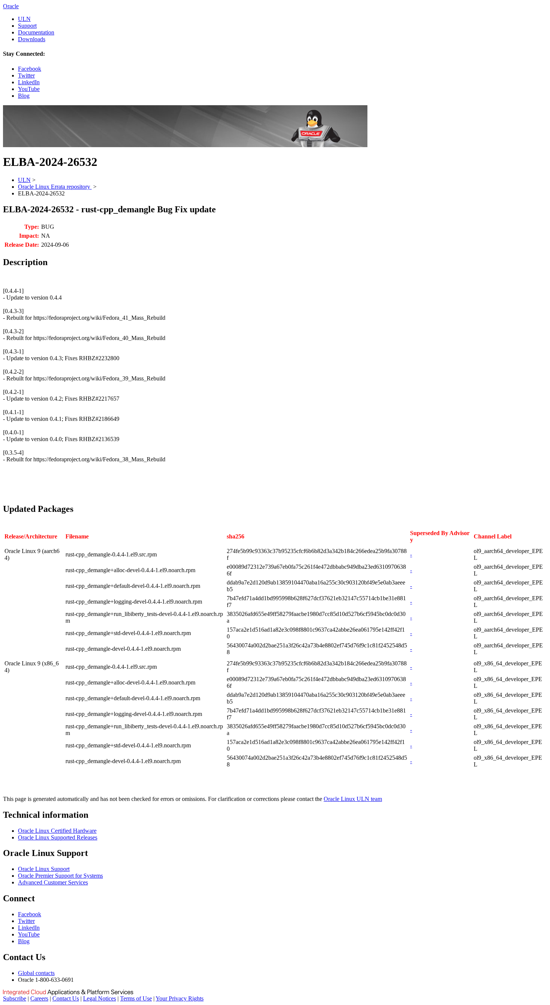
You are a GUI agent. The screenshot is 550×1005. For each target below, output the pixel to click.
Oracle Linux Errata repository (55, 186)
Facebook (29, 69)
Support (27, 25)
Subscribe (14, 998)
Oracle (11, 6)
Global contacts (36, 973)
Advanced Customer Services (53, 882)
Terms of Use (136, 998)
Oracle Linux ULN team (353, 799)
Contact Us (65, 998)
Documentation (36, 32)
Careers (39, 998)
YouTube (29, 89)
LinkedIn (29, 82)
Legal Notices (99, 998)
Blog (24, 95)
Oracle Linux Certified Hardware (57, 831)
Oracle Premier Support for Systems (60, 875)
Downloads (31, 39)
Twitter (26, 75)
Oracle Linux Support (44, 869)
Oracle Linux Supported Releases (57, 837)
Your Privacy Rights (180, 998)
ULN (24, 19)
